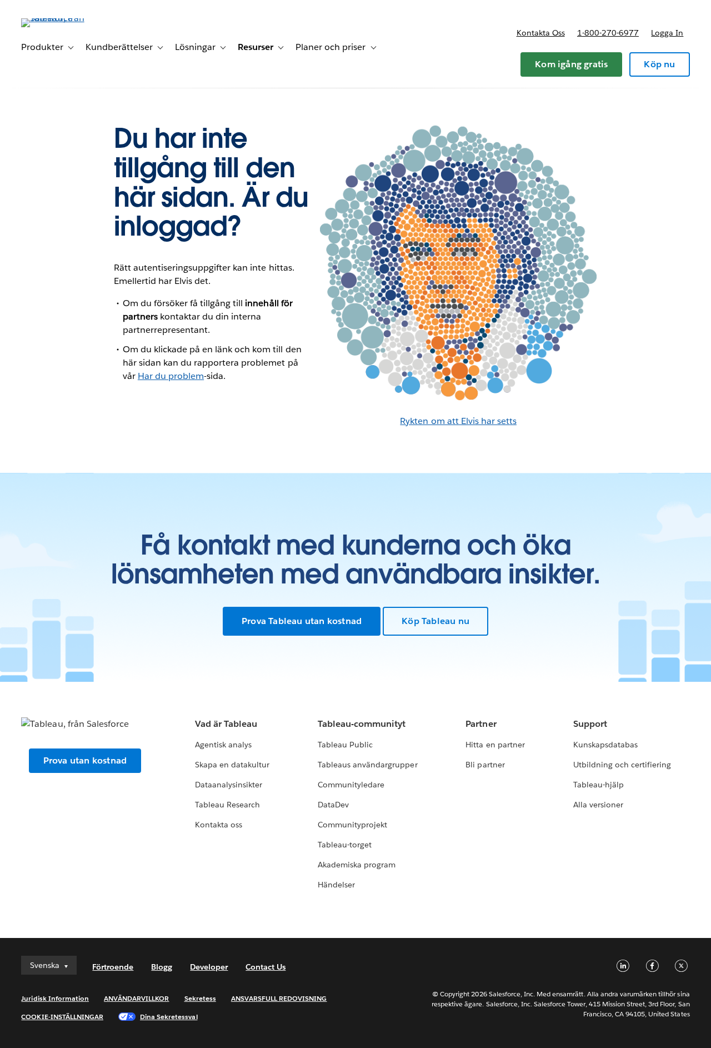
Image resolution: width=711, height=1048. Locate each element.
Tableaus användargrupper (367, 765)
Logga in (667, 33)
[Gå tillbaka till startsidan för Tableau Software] (62, 18)
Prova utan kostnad (85, 760)
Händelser (336, 885)
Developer (209, 967)
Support (590, 724)
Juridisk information (55, 998)
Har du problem (171, 376)
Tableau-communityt (361, 724)
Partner (480, 724)
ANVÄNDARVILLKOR (136, 998)
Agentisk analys (223, 745)
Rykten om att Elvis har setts (458, 421)
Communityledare (351, 785)
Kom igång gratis (571, 64)
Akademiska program (356, 865)
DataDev (333, 805)
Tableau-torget (345, 845)
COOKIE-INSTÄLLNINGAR (62, 1016)
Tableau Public (345, 745)
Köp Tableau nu (435, 621)
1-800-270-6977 (608, 33)
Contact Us (266, 967)
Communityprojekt (352, 825)
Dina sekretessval (169, 1016)
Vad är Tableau (226, 724)
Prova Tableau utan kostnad (302, 621)
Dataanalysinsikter (228, 785)
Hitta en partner (494, 745)
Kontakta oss (541, 33)
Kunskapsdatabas (605, 745)
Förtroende (112, 967)
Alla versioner (598, 805)
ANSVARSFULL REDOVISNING (279, 998)
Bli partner (484, 765)
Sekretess (200, 998)
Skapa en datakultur (232, 765)
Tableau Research (227, 805)
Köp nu (659, 64)
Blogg (161, 967)
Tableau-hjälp (598, 785)
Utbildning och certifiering (622, 765)
